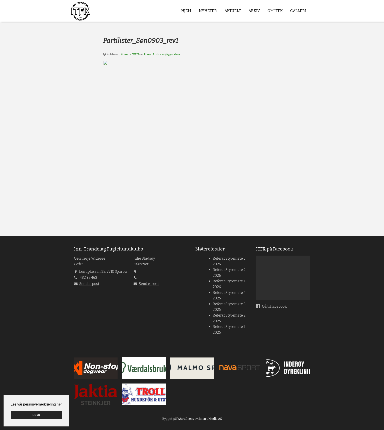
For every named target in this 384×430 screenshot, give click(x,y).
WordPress (185, 419)
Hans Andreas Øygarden (162, 54)
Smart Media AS (210, 419)
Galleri (298, 10)
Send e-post (89, 284)
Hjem (186, 10)
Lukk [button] (36, 415)
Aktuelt (232, 10)
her (59, 404)
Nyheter (208, 10)
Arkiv (254, 10)
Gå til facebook (274, 306)
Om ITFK (275, 10)
